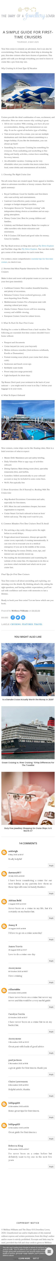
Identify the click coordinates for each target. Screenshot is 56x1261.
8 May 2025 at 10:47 (16, 855)
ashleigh (13, 851)
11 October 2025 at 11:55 (17, 993)
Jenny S (12, 925)
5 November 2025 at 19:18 (18, 1063)
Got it (36, 1258)
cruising (15, 624)
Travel (38, 624)
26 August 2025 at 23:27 (17, 950)
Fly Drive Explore (46, 246)
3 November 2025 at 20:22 (18, 1042)
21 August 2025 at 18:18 (17, 928)
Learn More (24, 1258)
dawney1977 (14, 872)
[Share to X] (18, 617)
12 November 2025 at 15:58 (18, 1128)
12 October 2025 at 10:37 (17, 1017)
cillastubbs (14, 989)
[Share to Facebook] (13, 617)
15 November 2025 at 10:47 (18, 1149)
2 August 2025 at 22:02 (17, 904)
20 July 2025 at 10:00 (16, 876)
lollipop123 (14, 1103)
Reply (51, 866)
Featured (27, 624)
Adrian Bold (14, 900)
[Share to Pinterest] (23, 617)
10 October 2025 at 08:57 (18, 971)
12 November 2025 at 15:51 (18, 1106)
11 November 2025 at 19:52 (18, 1085)
